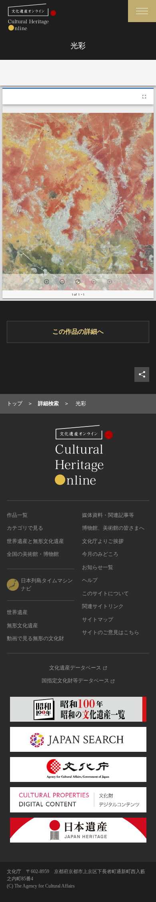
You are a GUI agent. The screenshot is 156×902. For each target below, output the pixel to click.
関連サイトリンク (103, 606)
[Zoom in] (46, 282)
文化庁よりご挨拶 (103, 541)
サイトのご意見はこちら (110, 632)
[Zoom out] (62, 282)
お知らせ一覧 (97, 567)
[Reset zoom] (78, 282)
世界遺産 (17, 612)
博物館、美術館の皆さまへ (113, 528)
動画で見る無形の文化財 (35, 638)
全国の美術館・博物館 (33, 554)
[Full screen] (144, 96)
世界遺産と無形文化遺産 (35, 541)
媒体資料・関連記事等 (108, 515)
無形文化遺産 (22, 625)
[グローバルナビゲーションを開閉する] (142, 11)
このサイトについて (105, 593)
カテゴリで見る (25, 528)
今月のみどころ (100, 554)
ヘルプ (90, 580)
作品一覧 (17, 515)
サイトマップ (97, 619)
